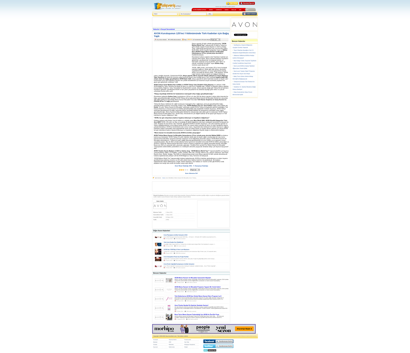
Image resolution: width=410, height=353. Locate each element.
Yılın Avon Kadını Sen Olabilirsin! (173, 242)
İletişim (186, 347)
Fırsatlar (155, 344)
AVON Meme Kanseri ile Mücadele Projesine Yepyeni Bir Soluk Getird (197, 287)
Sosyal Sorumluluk (168, 29)
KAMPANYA (219, 9)
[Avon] (160, 208)
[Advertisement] (191, 22)
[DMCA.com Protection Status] (209, 352)
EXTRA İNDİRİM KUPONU (199, 9)
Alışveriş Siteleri (172, 339)
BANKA (226, 9)
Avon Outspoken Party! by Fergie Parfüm (176, 257)
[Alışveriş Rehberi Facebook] (218, 344)
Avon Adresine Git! (191, 173)
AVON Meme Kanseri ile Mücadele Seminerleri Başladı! (193, 278)
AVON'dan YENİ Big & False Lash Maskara (176, 249)
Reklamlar (171, 344)
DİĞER (246, 9)
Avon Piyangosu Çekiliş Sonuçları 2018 (175, 235)
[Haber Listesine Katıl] (249, 15)
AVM (240, 9)
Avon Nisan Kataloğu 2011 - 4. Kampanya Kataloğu (191, 166)
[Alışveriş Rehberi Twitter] (218, 348)
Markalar (155, 342)
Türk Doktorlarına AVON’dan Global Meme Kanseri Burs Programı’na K (198, 296)
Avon (163, 178)
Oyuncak (155, 347)
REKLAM (233, 9)
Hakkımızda (172, 347)
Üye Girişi (186, 342)
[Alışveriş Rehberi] (167, 10)
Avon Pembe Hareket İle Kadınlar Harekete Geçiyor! (191, 305)
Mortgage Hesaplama (189, 344)
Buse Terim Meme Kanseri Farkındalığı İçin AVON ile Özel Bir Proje (197, 314)
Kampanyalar (187, 339)
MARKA (211, 9)
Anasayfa (155, 339)
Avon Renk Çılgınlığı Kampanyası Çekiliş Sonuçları (179, 264)
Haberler (156, 29)
